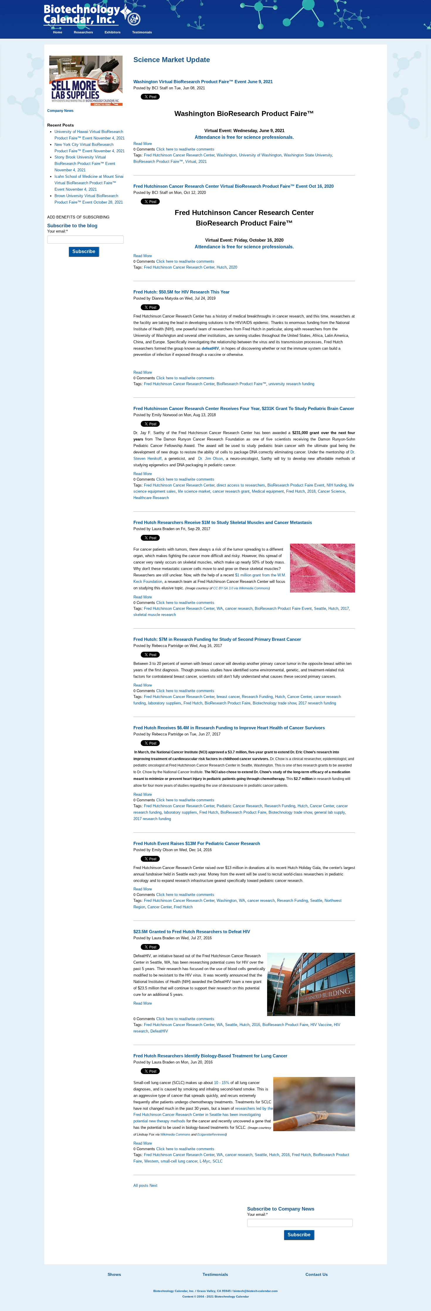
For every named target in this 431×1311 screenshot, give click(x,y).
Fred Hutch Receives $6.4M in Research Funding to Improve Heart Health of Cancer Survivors (229, 728)
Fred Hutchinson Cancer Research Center (179, 155)
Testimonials (215, 1274)
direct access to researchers (241, 485)
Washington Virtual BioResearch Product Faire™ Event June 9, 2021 (203, 81)
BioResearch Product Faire (227, 703)
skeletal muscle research (154, 614)
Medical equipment (268, 491)
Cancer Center (299, 696)
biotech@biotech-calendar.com (255, 1291)
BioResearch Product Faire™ (158, 161)
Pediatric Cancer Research (239, 806)
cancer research (238, 608)
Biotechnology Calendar (232, 1296)
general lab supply (329, 812)
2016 (256, 1024)
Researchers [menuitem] (83, 32)
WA (220, 608)
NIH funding (337, 485)
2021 (202, 161)
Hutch (222, 267)
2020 (233, 267)
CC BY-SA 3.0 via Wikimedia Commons (241, 588)
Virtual (190, 161)
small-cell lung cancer (179, 1161)
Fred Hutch (295, 491)
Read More (142, 143)
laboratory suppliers (164, 703)
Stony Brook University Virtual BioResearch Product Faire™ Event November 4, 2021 (85, 163)
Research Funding (257, 696)
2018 (311, 491)
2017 (345, 608)
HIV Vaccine (321, 1024)
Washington (227, 155)
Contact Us (317, 1274)
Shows (114, 1274)
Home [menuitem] (57, 32)
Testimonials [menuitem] (142, 32)
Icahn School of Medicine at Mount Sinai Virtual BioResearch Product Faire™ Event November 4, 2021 (89, 183)
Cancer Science (331, 491)
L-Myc (205, 1161)
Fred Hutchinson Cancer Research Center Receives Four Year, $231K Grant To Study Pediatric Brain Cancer (243, 408)
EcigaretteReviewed (211, 1134)
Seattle (320, 608)
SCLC (218, 1161)
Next (153, 1185)
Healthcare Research (151, 498)
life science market (194, 491)
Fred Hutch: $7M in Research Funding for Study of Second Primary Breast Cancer (217, 639)
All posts (140, 1185)
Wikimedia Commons (175, 1134)
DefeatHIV (159, 1031)
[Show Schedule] (184, 1267)
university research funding (291, 384)
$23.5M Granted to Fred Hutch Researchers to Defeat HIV (191, 931)
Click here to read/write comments (185, 149)
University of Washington (260, 155)
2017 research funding (317, 703)
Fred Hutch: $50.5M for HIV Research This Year (181, 292)
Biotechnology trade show (274, 703)
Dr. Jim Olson (210, 458)
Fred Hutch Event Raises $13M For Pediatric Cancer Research (196, 843)
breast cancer (228, 696)
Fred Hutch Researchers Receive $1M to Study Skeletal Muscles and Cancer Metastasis (222, 522)
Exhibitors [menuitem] (113, 32)
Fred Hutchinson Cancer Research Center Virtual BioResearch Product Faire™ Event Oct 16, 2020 (233, 186)
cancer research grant (231, 491)
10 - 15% (221, 1082)
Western (151, 1161)
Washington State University (308, 155)
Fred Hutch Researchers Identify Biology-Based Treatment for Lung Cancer (210, 1056)
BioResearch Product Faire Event (295, 485)
